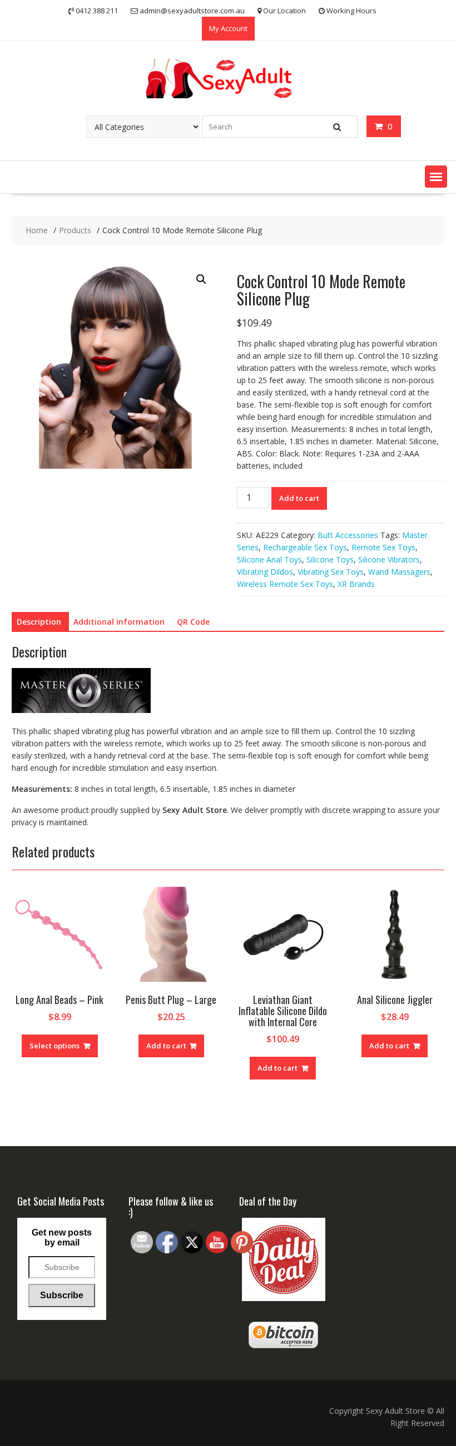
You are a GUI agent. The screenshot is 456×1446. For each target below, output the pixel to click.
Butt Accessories (348, 535)
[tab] (39, 622)
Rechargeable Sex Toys (305, 547)
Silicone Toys (330, 559)
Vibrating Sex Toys (331, 571)
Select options (54, 1046)
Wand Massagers (399, 571)
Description (39, 621)
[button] (436, 176)
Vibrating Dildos (265, 571)
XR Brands (356, 584)
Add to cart (299, 498)
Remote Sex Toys (383, 547)
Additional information (119, 621)
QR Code (193, 621)
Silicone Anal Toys (269, 559)
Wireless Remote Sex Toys (285, 584)
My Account (228, 28)
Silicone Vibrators (389, 559)
